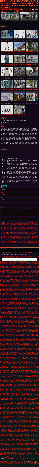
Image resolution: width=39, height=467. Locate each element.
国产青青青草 (3, 420)
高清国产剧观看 (5, 341)
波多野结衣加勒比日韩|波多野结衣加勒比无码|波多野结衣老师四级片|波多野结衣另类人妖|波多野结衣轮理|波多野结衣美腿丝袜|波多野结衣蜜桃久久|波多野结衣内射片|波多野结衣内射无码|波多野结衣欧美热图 (19, 433)
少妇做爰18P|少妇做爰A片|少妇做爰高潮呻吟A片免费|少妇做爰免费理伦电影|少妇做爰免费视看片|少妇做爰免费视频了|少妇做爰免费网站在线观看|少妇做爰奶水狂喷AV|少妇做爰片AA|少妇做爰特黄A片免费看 (19, 442)
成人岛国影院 (19, 370)
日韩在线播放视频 (33, 389)
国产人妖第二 (8, 318)
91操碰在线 (35, 267)
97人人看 (28, 417)
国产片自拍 (28, 325)
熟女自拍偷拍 (6, 349)
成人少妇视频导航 (35, 311)
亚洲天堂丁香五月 (29, 344)
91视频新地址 (27, 411)
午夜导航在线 (28, 341)
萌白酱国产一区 (31, 276)
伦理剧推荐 (30, 375)
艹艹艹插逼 (13, 339)
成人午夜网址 (19, 357)
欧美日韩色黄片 (21, 288)
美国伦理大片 (29, 261)
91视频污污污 (24, 390)
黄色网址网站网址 (35, 398)
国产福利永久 (28, 263)
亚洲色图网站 (23, 416)
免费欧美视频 (14, 358)
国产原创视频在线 (23, 291)
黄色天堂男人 (35, 294)
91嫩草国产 (9, 409)
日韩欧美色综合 (36, 376)
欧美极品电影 (11, 294)
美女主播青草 (29, 308)
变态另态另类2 (29, 386)
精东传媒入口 (23, 281)
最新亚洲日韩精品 (15, 329)
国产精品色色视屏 (27, 299)
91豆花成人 (24, 372)
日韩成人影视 (24, 289)
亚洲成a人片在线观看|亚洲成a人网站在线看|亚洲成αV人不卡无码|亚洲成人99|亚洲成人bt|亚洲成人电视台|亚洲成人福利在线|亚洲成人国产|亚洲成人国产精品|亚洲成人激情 (19, 438)
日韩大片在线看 (25, 317)
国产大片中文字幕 (28, 322)
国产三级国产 (10, 338)
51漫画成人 (11, 331)
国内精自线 (16, 267)
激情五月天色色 (6, 294)
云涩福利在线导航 (16, 320)
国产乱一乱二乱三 (24, 335)
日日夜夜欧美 (23, 462)
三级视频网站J (4, 407)
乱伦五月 (4, 388)
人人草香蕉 (27, 304)
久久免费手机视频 (27, 265)
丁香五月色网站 (6, 265)
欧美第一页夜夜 (6, 271)
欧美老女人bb (9, 306)
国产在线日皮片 (32, 412)
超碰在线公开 (29, 390)
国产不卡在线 (24, 283)
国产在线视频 (2, 354)
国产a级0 (21, 263)
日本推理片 (14, 362)
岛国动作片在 (34, 352)
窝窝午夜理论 (20, 379)
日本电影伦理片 (9, 336)
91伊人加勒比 (28, 350)
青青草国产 (29, 357)
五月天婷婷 (7, 421)
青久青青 (9, 395)
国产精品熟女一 (15, 290)
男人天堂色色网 (9, 458)
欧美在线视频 (21, 329)
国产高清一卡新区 (29, 300)
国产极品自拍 (14, 403)
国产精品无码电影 (7, 270)
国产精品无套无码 (25, 374)
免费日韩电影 (19, 289)
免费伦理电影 (4, 336)
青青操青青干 (26, 422)
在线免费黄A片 (33, 277)
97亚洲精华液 (11, 267)
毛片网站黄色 (9, 426)
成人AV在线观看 (32, 416)
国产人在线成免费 (3, 277)
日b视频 (26, 330)
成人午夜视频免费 (31, 418)
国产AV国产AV (6, 267)
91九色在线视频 (2, 375)
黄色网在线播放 (14, 413)
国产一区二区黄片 (4, 357)
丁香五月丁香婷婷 (33, 407)
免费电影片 (11, 324)
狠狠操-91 (32, 349)
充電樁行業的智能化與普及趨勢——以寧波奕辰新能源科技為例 (19, 76)
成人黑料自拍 (33, 362)
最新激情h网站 (27, 377)
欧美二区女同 (12, 402)
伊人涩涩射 (25, 331)
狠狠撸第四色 (27, 425)
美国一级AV (36, 276)
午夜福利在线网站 (25, 320)
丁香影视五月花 (26, 368)
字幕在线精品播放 (3, 365)
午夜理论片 (3, 415)
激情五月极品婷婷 (22, 266)
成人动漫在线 (27, 463)
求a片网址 (22, 312)
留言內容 (2, 207)
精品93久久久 (16, 340)
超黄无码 (19, 393)
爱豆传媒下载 (3, 408)
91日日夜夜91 (13, 280)
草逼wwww (33, 397)
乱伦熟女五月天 (21, 271)
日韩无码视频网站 (25, 363)
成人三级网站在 (30, 330)
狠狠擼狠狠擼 (11, 422)
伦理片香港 (33, 408)
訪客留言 (36, 10)
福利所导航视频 (26, 361)
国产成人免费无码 (10, 330)
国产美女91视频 (19, 417)
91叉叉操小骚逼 (20, 397)
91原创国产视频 (30, 302)
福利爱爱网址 (7, 354)
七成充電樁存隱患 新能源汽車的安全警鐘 (7, 39)
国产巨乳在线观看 (21, 290)
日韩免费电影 (32, 313)
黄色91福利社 (15, 418)
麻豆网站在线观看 (35, 343)
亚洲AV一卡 (6, 353)
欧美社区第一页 (13, 390)
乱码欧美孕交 (26, 326)
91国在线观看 (35, 331)
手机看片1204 (6, 308)
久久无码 (9, 411)
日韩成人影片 (27, 327)
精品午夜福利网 (33, 393)
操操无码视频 (33, 371)
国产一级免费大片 (19, 321)
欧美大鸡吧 (29, 397)
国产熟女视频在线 (31, 340)
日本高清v (9, 416)
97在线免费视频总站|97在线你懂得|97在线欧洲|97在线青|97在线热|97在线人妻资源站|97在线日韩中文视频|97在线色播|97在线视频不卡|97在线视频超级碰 (19, 449)
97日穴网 (25, 334)
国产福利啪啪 (21, 309)
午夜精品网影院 (12, 325)
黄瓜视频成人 (14, 336)
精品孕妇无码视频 (34, 339)
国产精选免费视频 (5, 391)
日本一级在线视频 (17, 315)
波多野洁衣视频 (2, 297)
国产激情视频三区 (23, 380)
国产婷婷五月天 (14, 365)
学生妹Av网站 (33, 265)
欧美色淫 (35, 275)
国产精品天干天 (19, 279)
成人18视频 (25, 397)
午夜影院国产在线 (22, 389)
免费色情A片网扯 (23, 353)
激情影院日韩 (27, 391)
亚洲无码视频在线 (17, 347)
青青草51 (16, 388)
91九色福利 (4, 374)
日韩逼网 (19, 281)
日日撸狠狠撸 (26, 459)
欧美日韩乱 (33, 357)
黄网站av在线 (3, 422)
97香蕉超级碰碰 (13, 359)
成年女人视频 (25, 267)
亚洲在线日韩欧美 (14, 461)
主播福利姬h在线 (36, 330)
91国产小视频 (24, 394)
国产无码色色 (18, 350)
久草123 (31, 391)
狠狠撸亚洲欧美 (30, 267)
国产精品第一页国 (6, 345)
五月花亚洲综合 (15, 326)
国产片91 (32, 322)
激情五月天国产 (19, 308)
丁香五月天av (13, 407)
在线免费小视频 (10, 353)
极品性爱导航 (17, 307)
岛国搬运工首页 (12, 354)
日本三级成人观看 (6, 366)
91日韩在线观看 (10, 412)
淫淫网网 (2, 322)
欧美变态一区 (20, 262)
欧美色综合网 (13, 268)
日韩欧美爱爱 (16, 324)
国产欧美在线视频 (8, 268)
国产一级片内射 (2, 274)
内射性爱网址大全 (7, 390)
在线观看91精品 (27, 424)
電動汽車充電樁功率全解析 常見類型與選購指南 (19, 64)
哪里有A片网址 (28, 372)
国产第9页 (34, 361)
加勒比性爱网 (18, 275)
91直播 (29, 320)
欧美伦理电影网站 (14, 298)
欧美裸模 (27, 276)
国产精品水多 (34, 406)
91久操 (26, 315)
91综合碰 (1, 384)
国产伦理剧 (19, 374)
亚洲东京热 (19, 283)
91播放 (3, 424)
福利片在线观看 (10, 266)
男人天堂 (6, 371)
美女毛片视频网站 (10, 463)
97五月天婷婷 (21, 338)
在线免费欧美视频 (18, 274)
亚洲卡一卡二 (22, 371)
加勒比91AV (33, 421)
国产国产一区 (8, 286)
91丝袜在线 (20, 388)
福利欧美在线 (35, 391)
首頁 (17, 10)
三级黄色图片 (23, 393)
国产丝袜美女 (36, 288)
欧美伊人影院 (3, 317)
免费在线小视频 (2, 304)
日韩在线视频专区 (34, 465)
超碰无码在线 (11, 380)
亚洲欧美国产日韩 (9, 425)
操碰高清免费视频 (6, 303)
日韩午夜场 (17, 366)
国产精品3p (37, 382)
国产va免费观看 (2, 318)
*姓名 (2, 187)
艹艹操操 (18, 298)
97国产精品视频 (15, 295)
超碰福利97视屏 (27, 404)
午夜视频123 (10, 362)
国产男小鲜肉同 (34, 293)
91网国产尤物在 (3, 426)
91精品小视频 (9, 427)
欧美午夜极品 (34, 274)
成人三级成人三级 (4, 306)
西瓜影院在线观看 (8, 291)
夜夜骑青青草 (8, 274)
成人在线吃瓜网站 (14, 370)
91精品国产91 (10, 320)
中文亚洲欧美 (31, 461)
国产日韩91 (3, 280)
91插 (29, 388)
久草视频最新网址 (19, 317)
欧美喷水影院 (9, 300)
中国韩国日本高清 (3, 286)
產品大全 (24, 10)
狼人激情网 (29, 408)
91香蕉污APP (6, 385)
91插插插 (7, 376)
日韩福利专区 (8, 402)
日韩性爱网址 (26, 354)
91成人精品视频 (11, 271)
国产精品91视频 (11, 391)
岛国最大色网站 (19, 403)
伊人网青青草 (35, 320)
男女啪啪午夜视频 (20, 311)
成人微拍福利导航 (3, 425)
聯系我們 (28, 10)
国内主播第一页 (33, 341)
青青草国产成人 (18, 285)
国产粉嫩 (9, 386)
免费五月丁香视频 (8, 359)
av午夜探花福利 (10, 367)
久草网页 (22, 352)
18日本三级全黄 (18, 407)
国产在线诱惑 (12, 393)
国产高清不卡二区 (25, 418)
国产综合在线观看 (26, 262)
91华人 (10, 302)
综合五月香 (19, 293)
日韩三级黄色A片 (25, 316)
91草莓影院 (26, 288)
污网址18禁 (20, 418)
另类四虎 (15, 283)
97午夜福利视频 (6, 299)
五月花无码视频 (24, 357)
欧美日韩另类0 (6, 302)
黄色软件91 (5, 333)
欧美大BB (17, 309)
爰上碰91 (15, 417)
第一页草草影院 (17, 385)
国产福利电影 (23, 327)
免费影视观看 (28, 306)
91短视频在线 (11, 421)
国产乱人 (12, 333)
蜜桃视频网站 (34, 353)
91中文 (37, 353)
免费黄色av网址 (20, 384)
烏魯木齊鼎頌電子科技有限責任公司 (8, 10)
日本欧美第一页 (10, 389)
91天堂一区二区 (29, 385)
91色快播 (10, 308)
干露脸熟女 (3, 417)
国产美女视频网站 (7, 350)
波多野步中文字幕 (32, 379)
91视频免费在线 (20, 413)
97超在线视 (2, 399)
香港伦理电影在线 (33, 281)
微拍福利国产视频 (15, 277)
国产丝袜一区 (33, 291)
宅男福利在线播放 (29, 380)
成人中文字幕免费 (33, 388)
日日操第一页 (14, 306)
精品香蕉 (18, 312)
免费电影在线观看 (26, 311)
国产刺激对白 (22, 424)
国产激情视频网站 (34, 280)
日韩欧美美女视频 (14, 368)
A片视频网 (4, 348)
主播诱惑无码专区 (32, 422)
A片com (19, 408)
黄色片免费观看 (12, 465)
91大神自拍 (5, 266)
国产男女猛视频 (14, 386)
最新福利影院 (9, 379)
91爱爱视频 (14, 300)
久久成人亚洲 (19, 375)
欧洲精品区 (32, 458)
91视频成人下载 (13, 350)
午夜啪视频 (34, 411)
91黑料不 (10, 403)
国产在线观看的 (16, 421)
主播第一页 (32, 329)
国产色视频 (26, 376)
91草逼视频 (8, 420)
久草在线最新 (30, 370)
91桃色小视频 (16, 422)
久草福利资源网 (8, 321)
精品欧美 (27, 416)
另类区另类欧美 (12, 345)
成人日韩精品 (3, 402)
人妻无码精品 (30, 272)
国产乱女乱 (5, 384)
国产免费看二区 (19, 359)
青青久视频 (11, 349)
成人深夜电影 (9, 276)
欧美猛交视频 (2, 291)
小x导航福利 (23, 402)
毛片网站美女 (4, 413)
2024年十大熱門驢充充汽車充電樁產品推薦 (7, 51)
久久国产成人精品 (11, 340)
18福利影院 (29, 297)
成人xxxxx (9, 384)
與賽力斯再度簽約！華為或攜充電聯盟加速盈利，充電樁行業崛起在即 (32, 89)
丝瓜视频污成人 (28, 409)
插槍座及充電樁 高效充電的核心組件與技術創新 (19, 39)
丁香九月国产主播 (9, 408)
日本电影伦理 (24, 365)
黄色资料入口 (10, 406)
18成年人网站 (8, 311)
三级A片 (19, 395)
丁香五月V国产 (32, 367)
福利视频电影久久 (32, 368)
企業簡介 (20, 10)
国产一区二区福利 (20, 272)
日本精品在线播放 (14, 395)
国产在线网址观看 (25, 356)
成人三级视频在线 (33, 366)
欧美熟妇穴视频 (26, 367)
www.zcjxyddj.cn (6, 124)
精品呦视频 (16, 415)
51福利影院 (9, 407)
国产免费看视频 (24, 362)
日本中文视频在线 (25, 375)
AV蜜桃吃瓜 (34, 390)
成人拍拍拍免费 (17, 313)
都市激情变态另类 (32, 363)
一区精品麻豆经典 (30, 295)
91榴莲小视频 (23, 300)
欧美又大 (5, 307)
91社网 (34, 344)
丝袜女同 (22, 354)
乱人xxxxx (16, 393)
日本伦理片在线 (8, 375)
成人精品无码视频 (29, 274)
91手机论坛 (23, 411)
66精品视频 (8, 356)
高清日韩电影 (15, 404)
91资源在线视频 (28, 353)
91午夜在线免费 (23, 343)
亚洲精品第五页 (29, 343)
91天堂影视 (3, 404)
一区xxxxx (36, 271)
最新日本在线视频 (33, 420)
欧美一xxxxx (28, 285)
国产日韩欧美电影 (22, 294)
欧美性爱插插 (16, 288)
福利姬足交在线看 (13, 357)
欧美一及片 (30, 403)
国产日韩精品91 (32, 284)
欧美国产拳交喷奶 (23, 307)
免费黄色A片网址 (9, 277)
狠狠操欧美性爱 (23, 339)
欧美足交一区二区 (7, 283)
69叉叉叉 (28, 420)
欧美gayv (31, 285)
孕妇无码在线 (18, 411)
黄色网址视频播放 (29, 345)
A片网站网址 (35, 394)
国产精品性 (22, 261)
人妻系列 (19, 303)
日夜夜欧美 (23, 322)
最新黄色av (20, 406)
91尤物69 (33, 335)
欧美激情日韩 (31, 356)
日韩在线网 (26, 338)
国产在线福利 (27, 412)
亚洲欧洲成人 (13, 286)
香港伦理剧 (22, 313)
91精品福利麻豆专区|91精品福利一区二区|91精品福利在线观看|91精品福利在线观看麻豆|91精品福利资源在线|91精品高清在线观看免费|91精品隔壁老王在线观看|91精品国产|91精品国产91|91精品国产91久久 (19, 435)
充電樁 (15, 252)
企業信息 (32, 10)
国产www (6, 404)
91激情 (20, 422)
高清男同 (16, 426)
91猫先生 (4, 463)
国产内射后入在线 (29, 398)
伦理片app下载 (32, 286)
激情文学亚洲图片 (6, 465)
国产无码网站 (8, 388)
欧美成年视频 (32, 424)
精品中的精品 (10, 295)
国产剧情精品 (27, 266)
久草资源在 (13, 361)
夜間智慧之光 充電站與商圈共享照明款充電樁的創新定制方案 (32, 51)
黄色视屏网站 (34, 333)
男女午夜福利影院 (32, 399)
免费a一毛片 (4, 329)
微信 (1, 197)
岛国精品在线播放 (22, 425)
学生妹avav (26, 340)
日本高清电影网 (14, 311)
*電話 (2, 192)
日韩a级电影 (35, 385)
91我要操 (35, 349)
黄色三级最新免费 (4, 409)
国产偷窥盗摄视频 (32, 270)
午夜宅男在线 (35, 336)
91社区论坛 (6, 343)
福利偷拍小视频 (6, 262)
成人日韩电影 (27, 458)
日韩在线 (17, 286)
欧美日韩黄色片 (23, 386)
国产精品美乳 (32, 309)
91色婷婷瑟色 (16, 318)
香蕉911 (22, 268)
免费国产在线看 (9, 365)
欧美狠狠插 (33, 350)
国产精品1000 (35, 374)
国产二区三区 (17, 261)
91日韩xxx (22, 463)
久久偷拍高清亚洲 (17, 343)
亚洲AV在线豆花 (21, 400)
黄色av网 (2, 352)
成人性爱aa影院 (11, 288)
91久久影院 (15, 289)
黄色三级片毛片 (6, 324)
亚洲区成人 (26, 400)
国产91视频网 (14, 459)
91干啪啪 (22, 422)
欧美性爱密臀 (5, 381)
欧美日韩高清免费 (17, 380)
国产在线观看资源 (36, 295)
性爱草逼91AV (9, 358)
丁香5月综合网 (16, 331)
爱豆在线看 (22, 336)
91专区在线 (2, 338)
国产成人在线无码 (5, 403)
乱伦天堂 (22, 407)
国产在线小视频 (16, 372)
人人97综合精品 (17, 348)
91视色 (20, 320)
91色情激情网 (35, 285)
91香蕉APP (13, 261)
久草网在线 (25, 297)
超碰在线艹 (30, 326)
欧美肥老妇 (25, 384)
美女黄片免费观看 (31, 400)
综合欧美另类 (18, 465)
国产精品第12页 (12, 366)
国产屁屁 (15, 279)
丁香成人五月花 (8, 317)
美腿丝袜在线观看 (32, 382)
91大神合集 (12, 313)
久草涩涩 (24, 333)
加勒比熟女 (20, 276)
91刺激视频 (31, 415)
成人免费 (35, 347)
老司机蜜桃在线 (34, 297)
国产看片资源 (34, 300)
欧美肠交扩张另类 (9, 329)
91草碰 (35, 312)
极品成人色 (29, 362)
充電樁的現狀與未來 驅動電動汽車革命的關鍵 (32, 39)
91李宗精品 (34, 386)
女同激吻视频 (12, 307)
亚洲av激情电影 (23, 341)
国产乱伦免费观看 (22, 381)
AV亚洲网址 (36, 325)
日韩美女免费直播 (29, 394)
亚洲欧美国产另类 (12, 424)
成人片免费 (31, 361)
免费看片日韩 (12, 420)
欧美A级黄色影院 (20, 368)
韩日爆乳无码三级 (8, 298)
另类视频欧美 (13, 371)
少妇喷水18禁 (25, 358)
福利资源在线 (7, 285)
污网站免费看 (8, 297)
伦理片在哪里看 (4, 361)
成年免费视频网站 (25, 321)
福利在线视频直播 (31, 271)
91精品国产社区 (6, 380)
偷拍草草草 (27, 381)
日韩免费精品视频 (4, 416)
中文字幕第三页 (29, 307)
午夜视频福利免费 (18, 420)
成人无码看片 (23, 347)
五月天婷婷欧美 (13, 309)
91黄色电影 (12, 327)
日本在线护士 (34, 326)
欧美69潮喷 (27, 286)
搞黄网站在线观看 (17, 353)
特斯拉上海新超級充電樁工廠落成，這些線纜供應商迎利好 (19, 51)
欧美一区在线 (4, 309)
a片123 (9, 371)
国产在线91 (32, 325)
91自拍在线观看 (36, 272)
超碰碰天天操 (18, 280)
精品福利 (25, 385)
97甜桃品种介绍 (2, 376)
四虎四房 (16, 400)
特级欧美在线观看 (13, 297)
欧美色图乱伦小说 (18, 345)
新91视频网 (34, 298)
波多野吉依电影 (18, 299)
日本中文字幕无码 (21, 334)
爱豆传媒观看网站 (17, 284)
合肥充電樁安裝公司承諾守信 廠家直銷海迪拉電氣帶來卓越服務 (7, 64)
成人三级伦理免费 (33, 266)
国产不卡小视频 (20, 344)
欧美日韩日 (9, 461)
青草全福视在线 (6, 315)
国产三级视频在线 (33, 417)
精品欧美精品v (11, 399)
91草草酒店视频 (23, 280)
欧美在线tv (29, 384)
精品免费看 (35, 315)
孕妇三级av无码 (30, 376)
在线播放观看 (33, 359)
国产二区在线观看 (35, 261)
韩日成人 (22, 385)
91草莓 (24, 409)
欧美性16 (23, 324)
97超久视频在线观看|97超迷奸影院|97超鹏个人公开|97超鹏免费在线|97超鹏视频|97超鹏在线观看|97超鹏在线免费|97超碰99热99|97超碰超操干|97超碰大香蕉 (19, 429)
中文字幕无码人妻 (32, 279)
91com (20, 372)
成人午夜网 (30, 294)
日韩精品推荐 (35, 370)
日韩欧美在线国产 (29, 298)
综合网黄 (29, 359)
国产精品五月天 (17, 339)
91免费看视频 (28, 393)
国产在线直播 (17, 371)
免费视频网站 (6, 399)
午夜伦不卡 (14, 275)
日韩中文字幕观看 (34, 263)
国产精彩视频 (2, 289)
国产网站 (1, 315)
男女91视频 (37, 363)
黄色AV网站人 (10, 418)
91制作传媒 (11, 335)
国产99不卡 (4, 356)
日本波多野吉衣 (7, 352)
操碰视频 (8, 309)
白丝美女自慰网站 (22, 421)
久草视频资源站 (14, 293)
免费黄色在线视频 (28, 402)
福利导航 (34, 338)
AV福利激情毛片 (9, 413)
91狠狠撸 (5, 276)
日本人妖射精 (21, 340)
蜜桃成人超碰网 (4, 427)
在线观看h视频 (16, 263)
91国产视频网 (4, 358)
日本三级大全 (17, 361)
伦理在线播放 (26, 272)
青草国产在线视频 (24, 275)
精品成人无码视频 (26, 399)
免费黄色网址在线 (26, 329)
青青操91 (3, 421)
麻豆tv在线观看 (27, 312)
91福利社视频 (30, 338)
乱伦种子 (25, 261)
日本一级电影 (18, 352)
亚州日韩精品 (4, 459)
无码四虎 (8, 307)
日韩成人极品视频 (6, 393)
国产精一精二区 (2, 331)
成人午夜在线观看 (5, 263)
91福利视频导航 (4, 300)
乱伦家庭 (2, 279)
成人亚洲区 (20, 324)
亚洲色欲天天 (9, 281)
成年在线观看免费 (16, 425)
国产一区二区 (17, 265)
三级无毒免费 (12, 388)
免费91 (12, 304)
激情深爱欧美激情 (21, 349)
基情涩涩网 (7, 331)
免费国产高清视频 (20, 409)
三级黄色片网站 (24, 359)
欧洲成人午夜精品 (27, 309)
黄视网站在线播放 (23, 325)
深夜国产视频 (27, 415)
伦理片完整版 (17, 325)
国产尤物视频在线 (21, 404)
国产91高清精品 (14, 272)
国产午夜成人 (33, 299)
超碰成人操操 (36, 290)
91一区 (16, 394)
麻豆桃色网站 (6, 424)
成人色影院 (29, 465)
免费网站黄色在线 (11, 343)
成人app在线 (23, 293)
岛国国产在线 (5, 398)
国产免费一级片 (32, 262)
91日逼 (31, 411)
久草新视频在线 (15, 349)
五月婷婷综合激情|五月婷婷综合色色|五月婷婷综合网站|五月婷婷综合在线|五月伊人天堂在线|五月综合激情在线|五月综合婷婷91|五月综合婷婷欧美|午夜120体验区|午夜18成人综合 (19, 456)
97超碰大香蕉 (16, 270)
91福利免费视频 (28, 421)
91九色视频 (28, 283)
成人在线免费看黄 (28, 371)
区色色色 (9, 459)
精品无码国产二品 (25, 403)
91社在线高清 (22, 304)
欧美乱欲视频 (17, 333)
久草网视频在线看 (6, 325)
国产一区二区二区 (26, 270)
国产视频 (7, 422)
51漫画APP (29, 358)
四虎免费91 (26, 290)
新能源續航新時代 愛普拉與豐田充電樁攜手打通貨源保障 (7, 76)
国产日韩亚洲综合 (24, 395)
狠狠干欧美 (6, 338)
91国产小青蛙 (2, 312)
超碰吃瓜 (20, 333)
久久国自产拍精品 (12, 316)
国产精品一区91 (18, 402)
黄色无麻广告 (23, 465)
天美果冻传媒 (5, 340)
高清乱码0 (17, 316)
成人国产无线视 (8, 374)
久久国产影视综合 (22, 286)
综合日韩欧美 (23, 284)
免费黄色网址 (4, 400)
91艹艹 (22, 297)
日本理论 (9, 394)
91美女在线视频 (21, 295)
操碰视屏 (6, 289)
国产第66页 (36, 348)
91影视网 (10, 275)
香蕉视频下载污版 (36, 381)
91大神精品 (6, 284)
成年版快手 (8, 400)
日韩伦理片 (13, 384)
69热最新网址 (16, 391)
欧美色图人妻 (12, 274)
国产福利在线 (10, 289)
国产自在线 (8, 348)
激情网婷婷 (34, 403)
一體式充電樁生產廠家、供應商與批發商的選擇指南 (7, 114)
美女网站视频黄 (14, 408)
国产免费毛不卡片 (5, 411)
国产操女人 (9, 333)
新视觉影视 (6, 334)
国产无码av (5, 363)
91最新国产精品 (31, 318)
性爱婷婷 (18, 336)
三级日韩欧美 (5, 362)
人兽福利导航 (15, 397)
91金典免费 (4, 370)
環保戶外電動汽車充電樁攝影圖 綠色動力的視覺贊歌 (32, 76)
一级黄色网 (36, 318)
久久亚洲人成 (30, 317)
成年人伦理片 (11, 404)
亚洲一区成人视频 (17, 327)
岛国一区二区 (29, 352)
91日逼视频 (11, 382)
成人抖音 (12, 417)
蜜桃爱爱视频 (16, 271)
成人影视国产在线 (7, 322)
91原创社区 (27, 347)
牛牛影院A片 (20, 363)
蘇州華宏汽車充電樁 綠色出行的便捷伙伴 (32, 64)
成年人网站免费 (30, 374)
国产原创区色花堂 (28, 277)
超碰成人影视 (34, 307)
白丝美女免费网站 (33, 268)
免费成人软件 (23, 345)
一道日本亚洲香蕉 (9, 272)
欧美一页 (31, 425)
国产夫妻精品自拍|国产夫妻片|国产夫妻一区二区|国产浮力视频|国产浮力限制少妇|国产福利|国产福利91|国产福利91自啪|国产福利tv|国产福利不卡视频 (19, 446)
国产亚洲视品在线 (34, 409)
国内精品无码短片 (31, 290)
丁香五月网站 (19, 362)
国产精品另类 (5, 418)
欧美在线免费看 (18, 322)
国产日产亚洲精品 (17, 304)
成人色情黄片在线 (29, 324)
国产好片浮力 (22, 315)
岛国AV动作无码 (12, 299)
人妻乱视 (4, 293)
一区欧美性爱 (26, 461)
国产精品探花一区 (13, 356)
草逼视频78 (5, 330)
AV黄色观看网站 (23, 298)
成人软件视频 (31, 336)
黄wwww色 (28, 281)
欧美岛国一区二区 (19, 358)
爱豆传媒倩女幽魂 (24, 303)
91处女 (32, 320)
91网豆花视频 (19, 306)
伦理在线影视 (27, 366)
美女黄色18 (33, 365)
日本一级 (11, 377)
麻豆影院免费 (24, 406)
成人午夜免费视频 (7, 279)
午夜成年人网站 (14, 409)
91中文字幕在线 (36, 303)
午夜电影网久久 (30, 288)
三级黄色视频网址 (3, 382)
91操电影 (13, 394)
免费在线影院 (5, 389)
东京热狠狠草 (21, 318)
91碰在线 (23, 276)
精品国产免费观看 (35, 334)
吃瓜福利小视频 (8, 304)
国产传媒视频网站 (16, 377)
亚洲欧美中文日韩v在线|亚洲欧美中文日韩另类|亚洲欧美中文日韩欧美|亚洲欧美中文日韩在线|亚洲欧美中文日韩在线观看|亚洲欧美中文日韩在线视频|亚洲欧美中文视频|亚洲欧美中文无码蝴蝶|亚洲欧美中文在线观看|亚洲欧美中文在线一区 (19, 452)
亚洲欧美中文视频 (32, 426)
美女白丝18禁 (16, 398)
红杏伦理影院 (3, 461)
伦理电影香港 (31, 347)
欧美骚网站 (33, 395)
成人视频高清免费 (22, 366)
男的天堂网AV (32, 327)
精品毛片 (14, 367)
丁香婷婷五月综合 (9, 326)
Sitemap (35, 252)
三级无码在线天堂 (14, 375)
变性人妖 (24, 263)
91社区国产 (11, 262)
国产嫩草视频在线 (24, 420)
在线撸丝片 (32, 312)
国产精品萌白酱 (5, 394)
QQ (1, 202)
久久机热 (26, 294)
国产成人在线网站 (9, 293)
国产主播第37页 (5, 395)
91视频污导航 (34, 380)
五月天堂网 (20, 427)
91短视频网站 (29, 395)
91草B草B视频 (9, 290)
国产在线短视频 (27, 407)
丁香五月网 (36, 329)
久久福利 (21, 361)
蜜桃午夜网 (9, 361)
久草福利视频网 (7, 280)
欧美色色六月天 (6, 275)
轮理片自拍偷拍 (8, 368)
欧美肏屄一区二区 (16, 381)
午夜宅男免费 (33, 289)
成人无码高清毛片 (17, 341)
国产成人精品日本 (35, 375)
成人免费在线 (29, 334)
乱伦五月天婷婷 (26, 382)
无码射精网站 (4, 311)
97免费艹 (25, 352)
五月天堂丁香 (29, 406)
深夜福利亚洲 (10, 397)
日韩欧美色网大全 (11, 462)
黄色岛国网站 (23, 285)
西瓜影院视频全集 (16, 412)
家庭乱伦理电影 (4, 290)
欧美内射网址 (15, 334)
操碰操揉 (36, 424)
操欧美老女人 (12, 348)
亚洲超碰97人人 (32, 459)
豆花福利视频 (3, 368)
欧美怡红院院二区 (11, 284)
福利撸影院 (14, 308)
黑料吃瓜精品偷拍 (7, 313)
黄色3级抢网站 (12, 265)
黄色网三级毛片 (15, 406)
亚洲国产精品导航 (30, 275)
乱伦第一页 (36, 340)
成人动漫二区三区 (25, 370)
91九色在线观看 (25, 388)
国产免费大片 (12, 415)
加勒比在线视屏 (33, 384)
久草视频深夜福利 (26, 379)
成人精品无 (19, 394)
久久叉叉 (17, 367)
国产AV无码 (16, 303)
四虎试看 (27, 293)
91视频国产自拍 (33, 306)
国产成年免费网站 (8, 312)
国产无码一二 (26, 348)
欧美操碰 (15, 399)
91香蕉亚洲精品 (23, 350)
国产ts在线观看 (16, 389)
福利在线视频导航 (30, 413)
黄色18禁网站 (12, 347)
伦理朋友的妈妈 (17, 354)
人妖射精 (12, 279)
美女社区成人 (2, 377)
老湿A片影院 (9, 363)
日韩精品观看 (26, 318)
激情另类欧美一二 (21, 376)
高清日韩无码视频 (17, 330)
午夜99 (7, 382)
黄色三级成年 (10, 344)
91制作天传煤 (20, 461)
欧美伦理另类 (17, 424)
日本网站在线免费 (21, 302)
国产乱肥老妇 (4, 379)
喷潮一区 (8, 357)
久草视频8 (3, 339)
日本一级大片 (2, 261)
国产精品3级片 (20, 267)
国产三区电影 (23, 398)
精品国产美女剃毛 (15, 276)
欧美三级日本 (8, 370)
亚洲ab (30, 311)
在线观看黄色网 (7, 417)
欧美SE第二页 (11, 376)
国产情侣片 (24, 417)
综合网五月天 (24, 308)
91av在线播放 (6, 335)
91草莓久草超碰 (5, 288)
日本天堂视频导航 (33, 283)
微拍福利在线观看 (8, 261)
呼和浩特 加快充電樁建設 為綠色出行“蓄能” (19, 89)
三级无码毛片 (36, 461)
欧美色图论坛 (18, 300)
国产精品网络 (13, 411)
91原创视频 (33, 402)
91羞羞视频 (37, 313)
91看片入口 (32, 404)
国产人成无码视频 (22, 277)
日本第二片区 (7, 415)
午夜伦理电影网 (6, 316)
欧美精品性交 (28, 289)
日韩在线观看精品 (13, 352)
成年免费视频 (26, 426)
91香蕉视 (26, 271)
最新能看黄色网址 (17, 463)
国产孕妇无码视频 (22, 412)
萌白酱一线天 (20, 382)
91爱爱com (21, 331)
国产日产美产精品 (35, 345)
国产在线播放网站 (31, 321)
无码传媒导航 (19, 365)
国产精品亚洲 (5, 344)
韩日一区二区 (28, 280)
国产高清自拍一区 (12, 385)
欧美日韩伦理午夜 (14, 416)
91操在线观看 (27, 389)
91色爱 (16, 384)
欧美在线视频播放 (19, 390)
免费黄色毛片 (23, 274)
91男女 (30, 293)
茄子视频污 (5, 281)
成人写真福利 (10, 334)
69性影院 (3, 285)
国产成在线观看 (15, 382)
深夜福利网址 (12, 322)
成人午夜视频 (2, 347)
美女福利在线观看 (23, 408)
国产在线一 (18, 291)
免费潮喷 (25, 302)
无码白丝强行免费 (22, 391)
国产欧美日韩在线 (16, 338)
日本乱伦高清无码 (21, 415)
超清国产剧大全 (30, 303)
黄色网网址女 (13, 317)
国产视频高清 (28, 291)
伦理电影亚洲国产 (31, 316)
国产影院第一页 (20, 326)
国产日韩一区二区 (15, 302)
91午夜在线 (25, 413)
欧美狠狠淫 (24, 427)
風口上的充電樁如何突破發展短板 (19, 114)
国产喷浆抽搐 (32, 377)
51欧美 (25, 295)
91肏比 (19, 398)
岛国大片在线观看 (4, 462)
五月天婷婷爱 (15, 344)
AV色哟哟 (24, 344)
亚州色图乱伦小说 (36, 317)
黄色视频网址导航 (30, 331)
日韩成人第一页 (16, 294)
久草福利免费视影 (15, 427)
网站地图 (18, 257)
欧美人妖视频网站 (15, 379)
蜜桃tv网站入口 (31, 348)
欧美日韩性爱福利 (4, 367)
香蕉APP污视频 (8, 339)
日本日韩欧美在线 (5, 406)
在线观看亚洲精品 (35, 324)
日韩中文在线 (5, 295)
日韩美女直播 (29, 335)
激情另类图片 (31, 304)
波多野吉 (33, 462)
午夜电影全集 (11, 303)
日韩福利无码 (12, 400)
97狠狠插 (30, 381)
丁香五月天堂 (16, 262)
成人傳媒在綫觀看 (20, 459)
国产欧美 (20, 316)
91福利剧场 (24, 306)
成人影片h (12, 318)
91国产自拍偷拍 (18, 268)
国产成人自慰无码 (33, 463)
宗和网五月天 (22, 330)
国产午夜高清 (29, 365)
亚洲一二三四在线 (15, 458)
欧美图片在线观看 (11, 263)
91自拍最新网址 (12, 285)
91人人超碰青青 (10, 398)
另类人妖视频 (21, 367)
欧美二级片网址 (20, 399)
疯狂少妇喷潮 (10, 381)
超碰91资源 (19, 335)
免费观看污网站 (21, 377)
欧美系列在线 (29, 462)
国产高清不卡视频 (34, 308)
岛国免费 (22, 348)
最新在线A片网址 (29, 333)
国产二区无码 (4, 412)
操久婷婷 (35, 322)
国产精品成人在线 (30, 315)
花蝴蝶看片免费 (27, 268)
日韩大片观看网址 (27, 313)
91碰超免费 (19, 416)
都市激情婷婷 (5, 320)
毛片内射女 (16, 376)
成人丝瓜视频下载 (15, 281)
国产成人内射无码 (16, 266)
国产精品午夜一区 (25, 279)
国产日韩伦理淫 (21, 426)
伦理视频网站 (7, 347)
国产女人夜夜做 (10, 372)
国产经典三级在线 (3, 326)
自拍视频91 (18, 297)
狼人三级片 (13, 426)
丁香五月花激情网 (34, 358)
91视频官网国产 (27, 349)
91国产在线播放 (5, 372)
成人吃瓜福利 (35, 302)
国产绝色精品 (28, 339)
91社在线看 (19, 386)
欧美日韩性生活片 (14, 374)
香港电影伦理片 (7, 327)
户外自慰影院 (20, 270)
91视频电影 (12, 283)
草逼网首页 (27, 284)
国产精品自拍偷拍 (15, 363)
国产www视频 (5, 386)
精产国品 (32, 372)
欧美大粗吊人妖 (5, 397)
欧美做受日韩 (13, 291)
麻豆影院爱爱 (26, 336)
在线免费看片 (7, 377)
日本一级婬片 (22, 265)
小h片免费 (22, 299)
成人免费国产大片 (19, 356)
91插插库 (11, 270)
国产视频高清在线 (14, 312)
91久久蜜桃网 (21, 458)
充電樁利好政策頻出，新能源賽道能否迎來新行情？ (7, 89)
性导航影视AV (11, 315)
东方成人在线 (13, 321)
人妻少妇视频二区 (11, 341)
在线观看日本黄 (31, 354)
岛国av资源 (15, 335)
